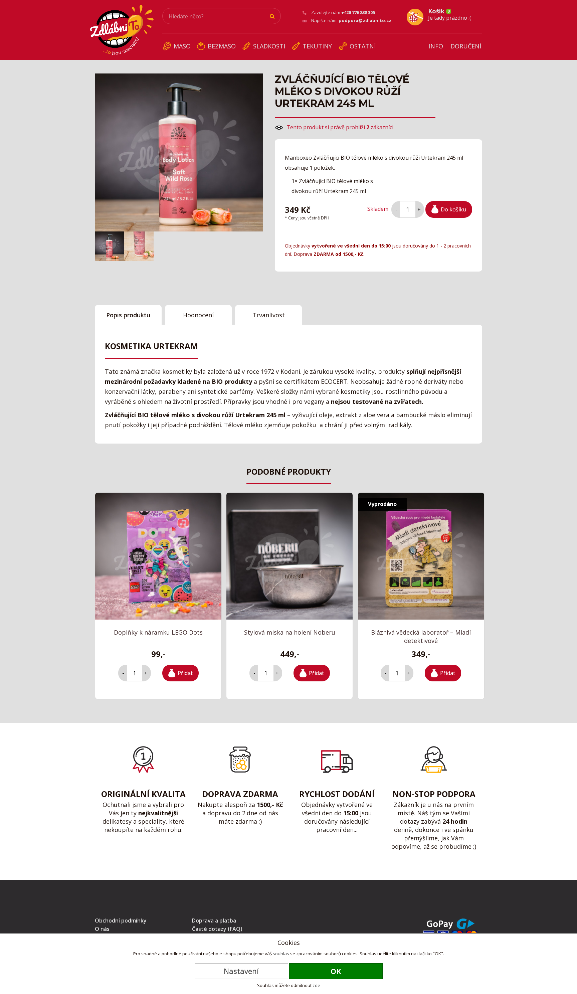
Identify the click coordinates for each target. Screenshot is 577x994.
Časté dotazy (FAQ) (217, 929)
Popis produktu (128, 315)
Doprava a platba (214, 920)
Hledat (272, 16)
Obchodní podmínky (121, 920)
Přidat (185, 673)
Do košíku (453, 209)
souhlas (281, 954)
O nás (102, 929)
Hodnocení (198, 315)
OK (336, 971)
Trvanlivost (268, 315)
